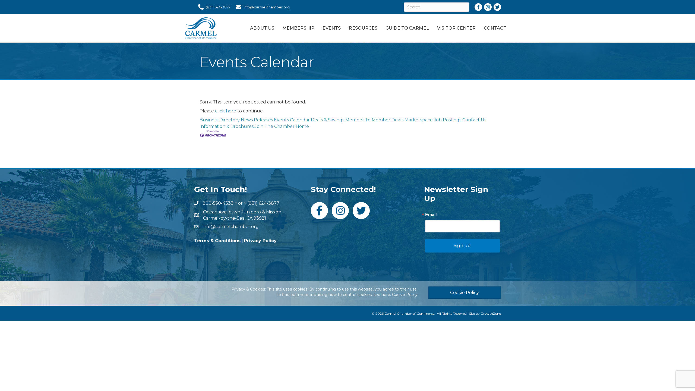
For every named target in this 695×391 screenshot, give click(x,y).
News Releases (257, 119)
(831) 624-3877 (263, 203)
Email (431, 214)
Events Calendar (292, 119)
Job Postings (447, 119)
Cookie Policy (405, 294)
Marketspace (419, 119)
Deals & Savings (327, 119)
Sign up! (462, 245)
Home (302, 126)
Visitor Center (456, 28)
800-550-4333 (218, 203)
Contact (495, 28)
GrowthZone (491, 313)
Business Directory (220, 119)
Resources (363, 28)
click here (225, 110)
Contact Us (474, 119)
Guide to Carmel (407, 28)
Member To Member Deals (374, 119)
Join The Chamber (275, 126)
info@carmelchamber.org (231, 226)
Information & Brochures (227, 126)
